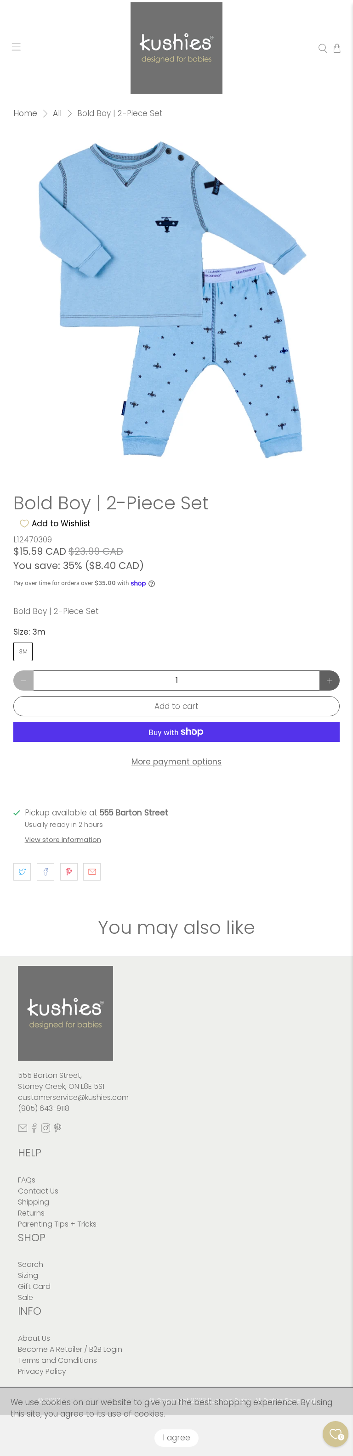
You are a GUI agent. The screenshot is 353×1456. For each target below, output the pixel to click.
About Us (34, 1338)
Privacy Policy (42, 1371)
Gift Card (34, 1286)
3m (23, 651)
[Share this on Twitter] (22, 872)
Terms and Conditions (57, 1360)
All (57, 113)
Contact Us (38, 1191)
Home (25, 113)
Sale (25, 1297)
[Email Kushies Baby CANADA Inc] (22, 1130)
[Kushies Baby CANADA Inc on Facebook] (34, 1130)
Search (30, 1264)
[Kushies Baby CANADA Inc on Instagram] (45, 1130)
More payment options (176, 761)
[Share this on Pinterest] (69, 872)
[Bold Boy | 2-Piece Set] (176, 302)
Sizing (28, 1275)
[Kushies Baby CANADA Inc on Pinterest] (57, 1130)
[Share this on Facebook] (45, 872)
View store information (63, 839)
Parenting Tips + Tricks (57, 1224)
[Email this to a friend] (92, 872)
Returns (31, 1213)
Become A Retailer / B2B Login (70, 1349)
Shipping (33, 1202)
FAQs (26, 1180)
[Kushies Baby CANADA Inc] (176, 48)
